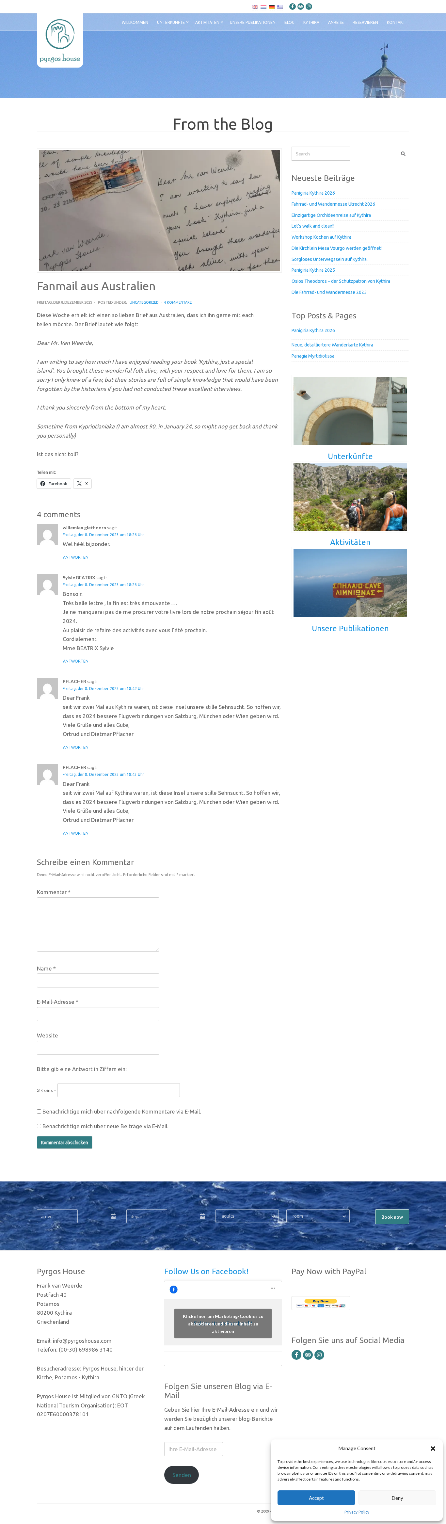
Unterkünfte (171, 22)
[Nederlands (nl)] (263, 6)
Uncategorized (144, 302)
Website (47, 1035)
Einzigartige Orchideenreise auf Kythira (331, 215)
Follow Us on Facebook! (206, 1271)
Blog (289, 22)
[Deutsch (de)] (272, 6)
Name (46, 968)
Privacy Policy (356, 1512)
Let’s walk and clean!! (313, 226)
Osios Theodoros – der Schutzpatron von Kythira (341, 281)
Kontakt (396, 22)
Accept (316, 1498)
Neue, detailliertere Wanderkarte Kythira (332, 344)
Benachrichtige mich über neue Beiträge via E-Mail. (105, 1126)
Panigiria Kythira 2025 (313, 270)
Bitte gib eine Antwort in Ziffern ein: (82, 1069)
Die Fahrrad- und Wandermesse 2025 (329, 292)
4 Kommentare (178, 302)
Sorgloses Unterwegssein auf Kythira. (330, 259)
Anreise (336, 22)
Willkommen (135, 22)
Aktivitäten (207, 22)
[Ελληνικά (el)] (280, 6)
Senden (181, 1475)
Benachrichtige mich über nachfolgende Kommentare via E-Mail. (121, 1111)
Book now (392, 1217)
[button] (433, 1448)
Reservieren (365, 22)
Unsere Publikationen (253, 22)
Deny (397, 1498)
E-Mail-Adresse (57, 1002)
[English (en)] (255, 6)
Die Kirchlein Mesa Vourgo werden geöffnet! (337, 248)
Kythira (311, 22)
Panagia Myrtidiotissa (313, 356)
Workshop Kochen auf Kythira (321, 237)
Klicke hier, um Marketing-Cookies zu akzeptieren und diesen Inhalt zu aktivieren (223, 1323)
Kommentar (54, 892)
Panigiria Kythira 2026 (313, 193)
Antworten (75, 557)
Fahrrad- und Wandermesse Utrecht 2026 (333, 204)
